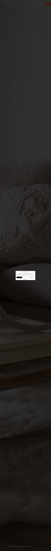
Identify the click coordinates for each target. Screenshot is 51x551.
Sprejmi (19, 277)
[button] (34, 271)
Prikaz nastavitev (32, 277)
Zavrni (25, 277)
